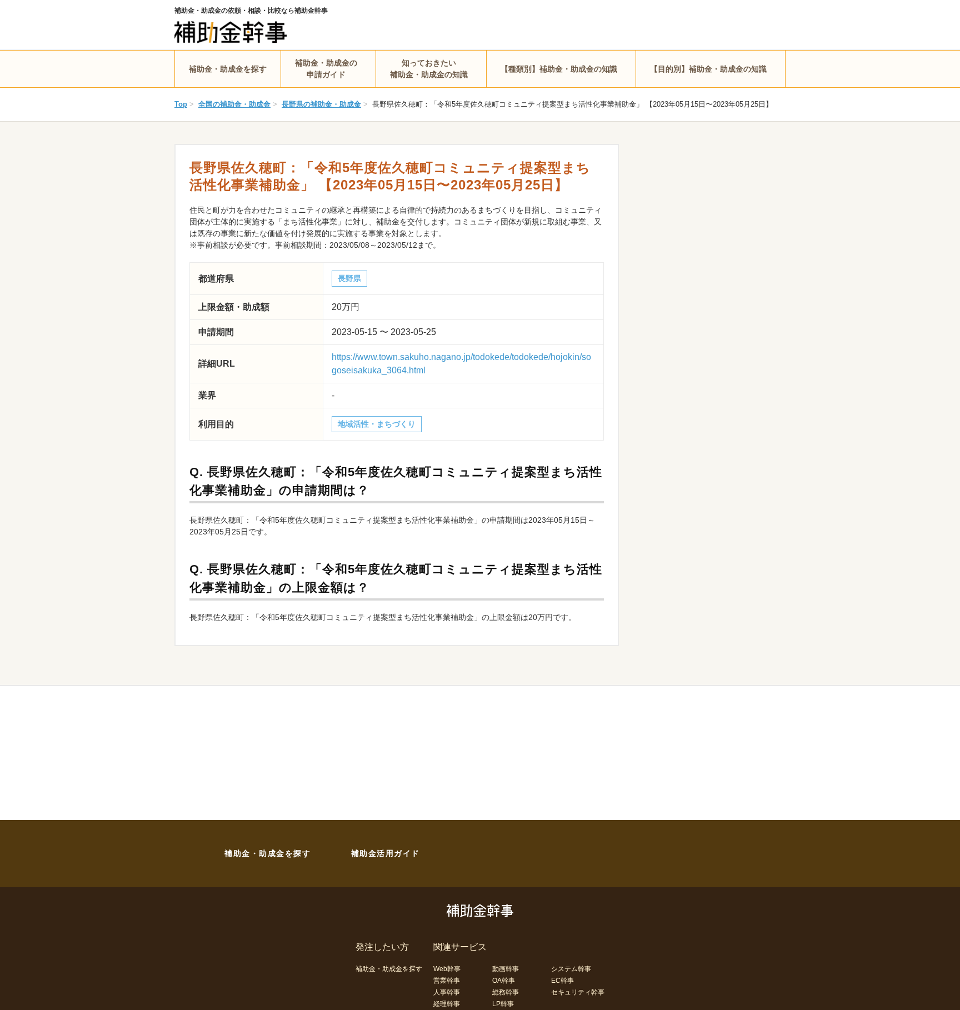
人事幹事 (446, 992)
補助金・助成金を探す (228, 68)
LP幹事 (503, 1004)
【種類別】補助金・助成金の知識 (559, 68)
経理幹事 (446, 1004)
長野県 (349, 278)
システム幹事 (571, 969)
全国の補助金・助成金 (234, 104)
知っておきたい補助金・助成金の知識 (429, 68)
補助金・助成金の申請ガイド (326, 68)
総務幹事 (505, 992)
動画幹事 (505, 969)
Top (180, 104)
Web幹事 (447, 969)
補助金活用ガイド (385, 853)
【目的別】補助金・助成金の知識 (708, 68)
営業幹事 (446, 980)
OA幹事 (503, 980)
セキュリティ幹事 (577, 992)
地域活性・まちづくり (377, 423)
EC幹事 (562, 980)
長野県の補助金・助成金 (321, 104)
